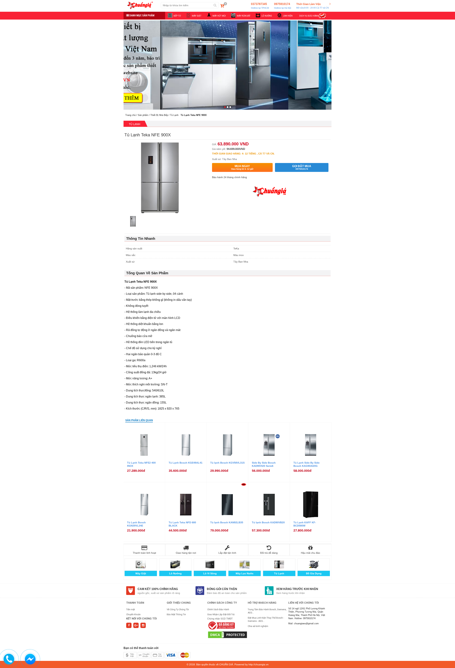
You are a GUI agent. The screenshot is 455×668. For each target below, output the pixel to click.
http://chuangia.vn (258, 664)
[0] (222, 6)
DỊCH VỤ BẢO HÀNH (309, 16)
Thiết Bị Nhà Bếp (159, 115)
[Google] (136, 625)
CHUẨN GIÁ (226, 664)
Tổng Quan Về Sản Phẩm (147, 273)
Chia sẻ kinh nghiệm (258, 626)
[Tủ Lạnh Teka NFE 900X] (132, 222)
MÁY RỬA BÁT (243, 16)
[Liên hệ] (9, 658)
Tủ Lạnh (174, 115)
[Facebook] (129, 625)
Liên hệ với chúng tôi (303, 602)
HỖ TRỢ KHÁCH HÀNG (262, 602)
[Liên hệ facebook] (30, 658)
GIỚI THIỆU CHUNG (179, 602)
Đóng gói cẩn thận (222, 588)
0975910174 (282, 5)
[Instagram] (143, 625)
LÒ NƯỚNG (267, 16)
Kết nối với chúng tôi (141, 618)
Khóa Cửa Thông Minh (244, 573)
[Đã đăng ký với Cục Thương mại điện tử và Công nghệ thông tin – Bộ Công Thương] (221, 625)
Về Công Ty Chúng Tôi (178, 609)
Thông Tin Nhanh (140, 239)
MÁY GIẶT (196, 16)
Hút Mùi (279, 573)
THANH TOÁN (135, 602)
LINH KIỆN (288, 16)
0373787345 (260, 5)
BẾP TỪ (177, 16)
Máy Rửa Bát (314, 573)
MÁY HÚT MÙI (219, 16)
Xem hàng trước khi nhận (297, 588)
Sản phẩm (143, 115)
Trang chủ (130, 115)
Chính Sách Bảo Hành (218, 609)
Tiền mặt (130, 609)
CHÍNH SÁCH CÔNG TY (222, 602)
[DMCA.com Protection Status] (227, 634)
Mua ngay (242, 167)
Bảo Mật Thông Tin (176, 614)
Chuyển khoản (133, 614)
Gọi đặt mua (301, 167)
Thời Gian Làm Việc (312, 5)
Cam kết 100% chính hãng (158, 588)
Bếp (175, 573)
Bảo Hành (141, 573)
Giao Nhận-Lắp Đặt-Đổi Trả (220, 614)
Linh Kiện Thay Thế (210, 573)
